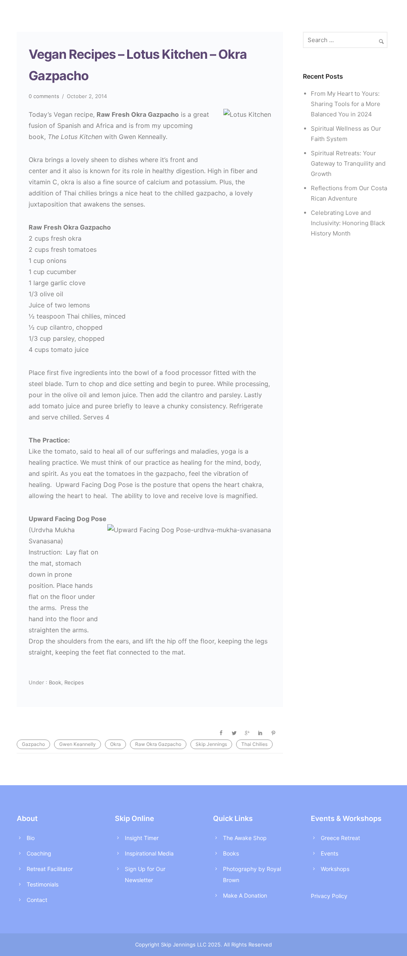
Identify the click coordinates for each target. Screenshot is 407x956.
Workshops (335, 868)
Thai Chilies (254, 744)
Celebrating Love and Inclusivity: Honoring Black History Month (348, 223)
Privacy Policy (329, 895)
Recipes (74, 682)
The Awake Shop (245, 837)
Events (329, 853)
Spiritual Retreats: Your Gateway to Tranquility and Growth (348, 163)
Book (54, 682)
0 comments (44, 96)
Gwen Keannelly (77, 744)
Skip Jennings (211, 744)
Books (231, 853)
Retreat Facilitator (50, 868)
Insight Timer (142, 837)
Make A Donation (245, 895)
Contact (37, 899)
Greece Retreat (340, 837)
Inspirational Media (149, 853)
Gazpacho (33, 744)
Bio (31, 837)
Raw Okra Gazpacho (158, 744)
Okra (115, 744)
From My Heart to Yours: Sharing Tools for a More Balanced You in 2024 (345, 104)
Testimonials (42, 884)
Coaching (39, 853)
